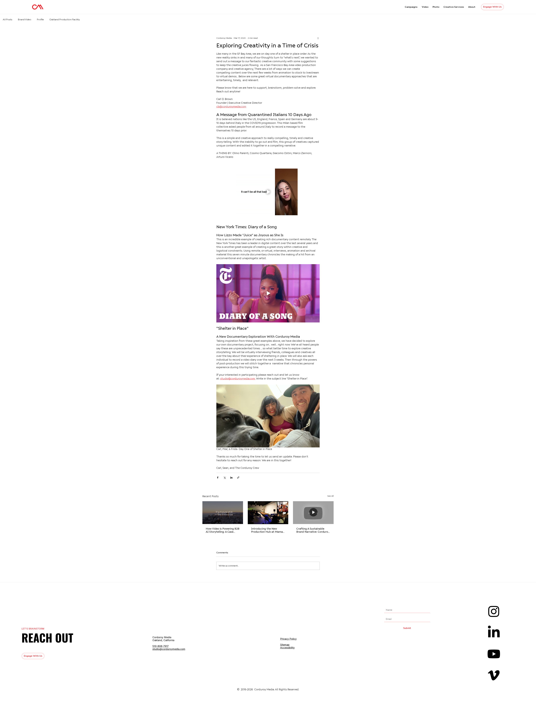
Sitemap (284, 644)
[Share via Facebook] (217, 477)
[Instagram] (493, 611)
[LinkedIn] (493, 632)
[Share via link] (238, 477)
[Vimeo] (493, 675)
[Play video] (268, 192)
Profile (40, 19)
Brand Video (24, 19)
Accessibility (287, 647)
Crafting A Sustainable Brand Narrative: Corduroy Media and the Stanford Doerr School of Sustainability (312, 531)
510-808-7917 (160, 646)
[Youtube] (493, 654)
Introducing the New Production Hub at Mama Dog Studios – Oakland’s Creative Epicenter (267, 531)
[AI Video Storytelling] (222, 512)
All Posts (7, 19)
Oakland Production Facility (64, 19)
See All (330, 496)
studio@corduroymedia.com (168, 649)
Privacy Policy (288, 638)
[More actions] (318, 38)
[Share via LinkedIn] (231, 477)
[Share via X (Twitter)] (224, 477)
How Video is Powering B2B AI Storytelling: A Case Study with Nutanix (222, 531)
